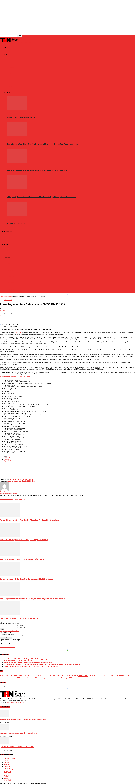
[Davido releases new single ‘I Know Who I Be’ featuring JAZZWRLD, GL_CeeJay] (10, 575)
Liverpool (126, 675)
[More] (29, 318)
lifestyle (121, 676)
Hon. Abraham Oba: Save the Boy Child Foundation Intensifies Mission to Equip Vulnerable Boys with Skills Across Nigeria (42, 664)
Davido (62, 676)
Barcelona (24, 675)
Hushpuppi (96, 675)
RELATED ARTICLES (6, 499)
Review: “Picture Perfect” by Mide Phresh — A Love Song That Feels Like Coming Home (29, 520)
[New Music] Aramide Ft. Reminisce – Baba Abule (17, 747)
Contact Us (10, 276)
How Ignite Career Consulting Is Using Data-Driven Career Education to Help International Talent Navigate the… (42, 144)
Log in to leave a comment (7, 647)
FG (88, 675)
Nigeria (22, 678)
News (5, 54)
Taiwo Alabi (3, 310)
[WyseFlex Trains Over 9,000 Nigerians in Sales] (17, 109)
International (11, 67)
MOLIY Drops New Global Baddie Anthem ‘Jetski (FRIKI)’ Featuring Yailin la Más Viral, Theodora (32, 599)
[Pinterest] (16, 318)
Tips (60, 678)
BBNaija (30, 675)
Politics (9, 60)
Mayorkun (13, 678)
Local (9, 73)
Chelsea (48, 675)
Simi (57, 678)
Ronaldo (54, 678)
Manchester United (6, 678)
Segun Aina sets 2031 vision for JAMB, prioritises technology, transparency (27, 659)
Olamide (27, 678)
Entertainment (8, 231)
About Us (10, 263)
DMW (67, 675)
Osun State (31, 678)
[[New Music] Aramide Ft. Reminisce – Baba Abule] (4, 743)
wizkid (70, 678)
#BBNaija (2, 675)
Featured (6, 244)
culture (58, 676)
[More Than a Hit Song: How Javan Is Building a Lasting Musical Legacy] (10, 536)
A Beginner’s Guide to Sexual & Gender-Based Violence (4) (19, 733)
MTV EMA (7, 459)
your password (21, 627)
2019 (6, 675)
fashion (76, 676)
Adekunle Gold (11, 675)
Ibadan (100, 675)
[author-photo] (4, 490)
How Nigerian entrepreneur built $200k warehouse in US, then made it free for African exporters (37, 170)
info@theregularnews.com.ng (15, 702)
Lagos (112, 675)
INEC (104, 675)
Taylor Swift (7, 461)
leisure (116, 676)
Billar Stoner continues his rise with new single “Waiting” (19, 618)
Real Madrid (49, 678)
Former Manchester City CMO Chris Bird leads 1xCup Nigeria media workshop (28, 662)
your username (21, 625)
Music (9, 238)
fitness (92, 676)
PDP (36, 678)
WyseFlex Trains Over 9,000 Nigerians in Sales (21, 117)
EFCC (70, 675)
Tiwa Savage (64, 678)
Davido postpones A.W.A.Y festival (21, 479)
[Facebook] (3, 318)
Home (5, 48)
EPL (72, 675)
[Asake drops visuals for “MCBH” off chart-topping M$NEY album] (10, 556)
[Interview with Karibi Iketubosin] (17, 215)
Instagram (108, 675)
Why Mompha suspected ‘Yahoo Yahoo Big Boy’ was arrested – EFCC (23, 720)
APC (16, 675)
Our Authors (11, 270)
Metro (9, 80)
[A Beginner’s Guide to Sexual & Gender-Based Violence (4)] (4, 730)
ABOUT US (7, 257)
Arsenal (20, 675)
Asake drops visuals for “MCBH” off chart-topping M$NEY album (22, 559)
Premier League (41, 678)
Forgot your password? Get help (9, 631)
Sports (9, 86)
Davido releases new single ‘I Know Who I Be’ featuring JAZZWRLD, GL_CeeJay (26, 579)
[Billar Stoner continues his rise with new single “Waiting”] (10, 614)
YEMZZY (74, 678)
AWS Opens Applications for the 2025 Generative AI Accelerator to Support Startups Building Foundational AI (41, 197)
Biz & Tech (7, 93)
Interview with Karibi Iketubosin (17, 223)
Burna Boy (18, 332)
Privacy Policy (11, 283)
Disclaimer (10, 289)
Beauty (34, 675)
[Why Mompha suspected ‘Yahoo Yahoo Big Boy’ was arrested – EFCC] (4, 716)
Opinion (9, 250)
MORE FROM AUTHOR (18, 499)
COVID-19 (52, 675)
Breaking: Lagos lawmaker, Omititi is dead (21, 481)
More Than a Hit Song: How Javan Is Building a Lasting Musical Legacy (24, 540)
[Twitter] (10, 318)
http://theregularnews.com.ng (8, 493)
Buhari (38, 676)
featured (83, 675)
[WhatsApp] (23, 318)
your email (20, 636)
